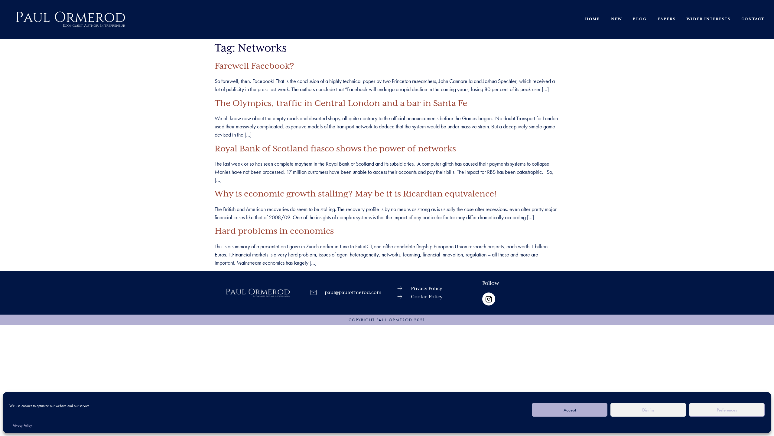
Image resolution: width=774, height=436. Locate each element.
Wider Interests (708, 19)
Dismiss (648, 410)
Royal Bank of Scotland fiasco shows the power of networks (335, 149)
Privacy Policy (22, 425)
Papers (667, 19)
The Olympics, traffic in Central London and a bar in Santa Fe (341, 103)
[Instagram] (488, 299)
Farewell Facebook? (254, 66)
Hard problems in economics (274, 231)
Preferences (727, 410)
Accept (570, 410)
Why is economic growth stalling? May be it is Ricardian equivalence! (356, 194)
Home (592, 19)
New (616, 19)
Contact (752, 19)
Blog (639, 19)
